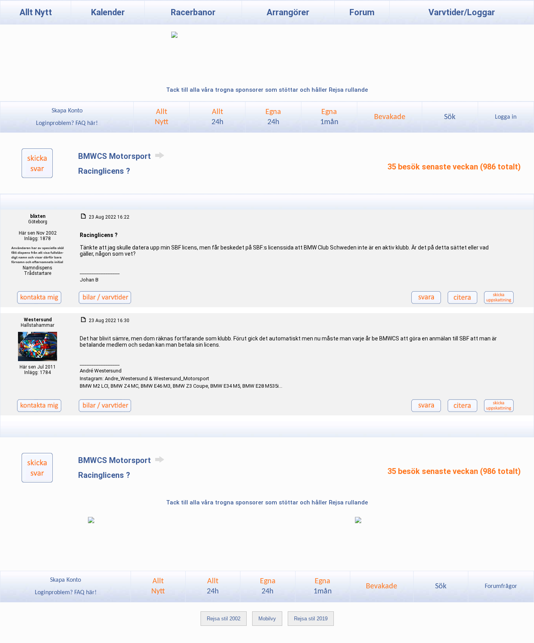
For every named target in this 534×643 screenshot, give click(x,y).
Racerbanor (193, 12)
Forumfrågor (501, 586)
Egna (273, 117)
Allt (217, 117)
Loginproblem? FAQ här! (66, 123)
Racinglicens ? (104, 171)
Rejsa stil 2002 (223, 619)
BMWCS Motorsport (115, 156)
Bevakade (389, 117)
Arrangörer (288, 12)
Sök (449, 117)
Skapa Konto (67, 111)
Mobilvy (267, 619)
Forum (362, 12)
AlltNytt (161, 117)
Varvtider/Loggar (461, 12)
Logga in (505, 117)
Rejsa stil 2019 (311, 619)
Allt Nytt (36, 12)
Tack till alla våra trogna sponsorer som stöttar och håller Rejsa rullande (267, 89)
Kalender (108, 12)
